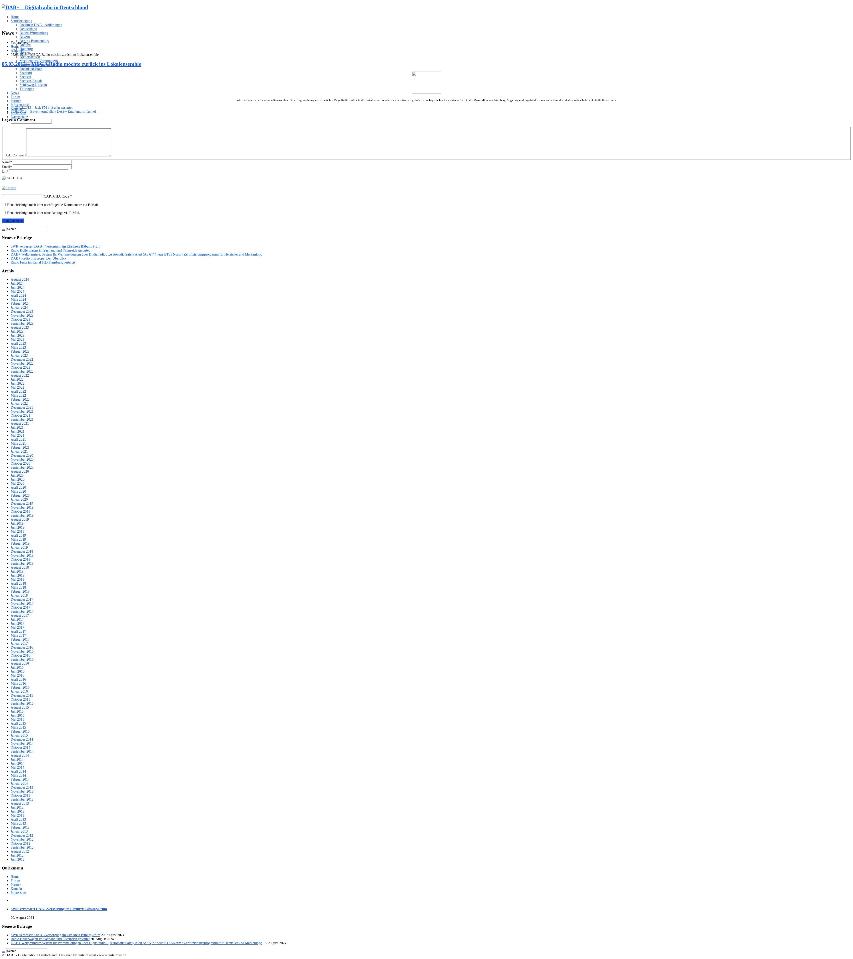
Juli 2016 (17, 667)
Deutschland (28, 29)
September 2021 (22, 419)
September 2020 (22, 467)
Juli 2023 (17, 331)
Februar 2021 (20, 447)
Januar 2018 (19, 595)
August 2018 (20, 567)
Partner (16, 101)
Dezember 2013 (22, 787)
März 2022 (18, 395)
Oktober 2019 (20, 511)
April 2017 (18, 631)
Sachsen (25, 77)
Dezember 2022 (22, 359)
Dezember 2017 (22, 599)
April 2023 (18, 343)
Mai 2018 (17, 579)
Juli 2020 (17, 475)
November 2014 (22, 743)
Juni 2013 (17, 811)
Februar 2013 (20, 827)
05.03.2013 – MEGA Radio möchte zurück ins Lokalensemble (71, 64)
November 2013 (22, 791)
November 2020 (22, 459)
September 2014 (22, 751)
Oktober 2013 (20, 795)
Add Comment (15, 155)
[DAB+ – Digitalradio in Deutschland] (45, 7)
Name (7, 162)
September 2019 (22, 515)
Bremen (25, 45)
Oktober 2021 (20, 415)
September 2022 (22, 371)
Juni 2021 (17, 431)
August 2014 (20, 755)
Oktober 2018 (20, 559)
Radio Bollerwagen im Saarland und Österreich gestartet (50, 250)
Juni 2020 (17, 479)
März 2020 (18, 491)
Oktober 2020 (20, 463)
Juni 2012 (17, 859)
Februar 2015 (20, 731)
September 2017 (22, 611)
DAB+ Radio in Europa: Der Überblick (38, 258)
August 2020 (20, 471)
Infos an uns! (20, 105)
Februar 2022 (20, 399)
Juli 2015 (17, 711)
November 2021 (22, 411)
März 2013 (18, 823)
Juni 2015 (17, 715)
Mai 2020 (17, 483)
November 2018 (22, 555)
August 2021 (20, 423)
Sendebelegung (21, 21)
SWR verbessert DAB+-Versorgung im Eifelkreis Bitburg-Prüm (55, 246)
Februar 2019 (20, 543)
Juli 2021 (17, 427)
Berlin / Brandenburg (34, 41)
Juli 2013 (17, 807)
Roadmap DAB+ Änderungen (41, 25)
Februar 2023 (20, 351)
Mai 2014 (17, 767)
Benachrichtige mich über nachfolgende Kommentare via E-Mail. (53, 205)
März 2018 (18, 587)
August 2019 (20, 519)
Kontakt (16, 889)
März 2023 (18, 347)
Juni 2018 (17, 575)
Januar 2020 (19, 499)
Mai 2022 (17, 387)
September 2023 (22, 323)
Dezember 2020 (22, 455)
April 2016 (18, 679)
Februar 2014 (20, 779)
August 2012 (20, 851)
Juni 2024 (17, 287)
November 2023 (22, 315)
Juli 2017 (17, 619)
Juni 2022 (17, 383)
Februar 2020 (20, 495)
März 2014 (18, 775)
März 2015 (18, 727)
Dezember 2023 (22, 311)
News (15, 93)
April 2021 (18, 439)
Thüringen (27, 89)
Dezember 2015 (22, 695)
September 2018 (22, 563)
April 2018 (18, 583)
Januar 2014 (19, 783)
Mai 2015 (17, 719)
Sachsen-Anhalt (31, 81)
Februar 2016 (20, 687)
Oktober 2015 (20, 699)
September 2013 (22, 799)
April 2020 (18, 487)
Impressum (18, 893)
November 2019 (22, 507)
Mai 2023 (17, 339)
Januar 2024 (19, 307)
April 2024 (18, 295)
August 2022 (20, 375)
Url (5, 171)
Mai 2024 (17, 291)
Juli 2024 (17, 283)
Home (15, 17)
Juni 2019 (17, 527)
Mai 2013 (17, 815)
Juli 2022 (17, 379)
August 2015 (20, 707)
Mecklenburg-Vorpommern (39, 61)
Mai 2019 (17, 531)
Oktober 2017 (20, 607)
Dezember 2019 (22, 503)
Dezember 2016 (22, 647)
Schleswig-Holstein (33, 85)
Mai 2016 (17, 675)
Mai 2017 (17, 627)
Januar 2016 (19, 691)
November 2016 (22, 651)
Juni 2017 (17, 623)
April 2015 (18, 723)
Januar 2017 (19, 643)
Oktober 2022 (20, 367)
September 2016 (22, 659)
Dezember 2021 (22, 407)
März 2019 (18, 539)
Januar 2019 (19, 547)
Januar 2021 (19, 451)
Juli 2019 (17, 523)
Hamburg (26, 49)
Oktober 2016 (20, 655)
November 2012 (22, 839)
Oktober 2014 (20, 747)
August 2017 (20, 615)
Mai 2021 (17, 435)
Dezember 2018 (22, 551)
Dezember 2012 (22, 835)
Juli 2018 (17, 571)
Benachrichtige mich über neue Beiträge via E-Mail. (43, 213)
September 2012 (22, 847)
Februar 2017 (20, 639)
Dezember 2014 (22, 739)
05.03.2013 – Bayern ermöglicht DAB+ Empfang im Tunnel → (55, 111)
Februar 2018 (20, 591)
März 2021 (18, 443)
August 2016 (20, 663)
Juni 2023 (17, 335)
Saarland (26, 73)
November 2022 (22, 363)
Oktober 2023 (20, 319)
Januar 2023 (19, 355)
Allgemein (18, 50)
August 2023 (20, 327)
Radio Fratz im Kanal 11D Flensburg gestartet (43, 262)
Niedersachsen (30, 57)
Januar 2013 (19, 831)
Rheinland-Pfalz (31, 69)
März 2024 (18, 299)
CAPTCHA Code (56, 196)
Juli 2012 (17, 855)
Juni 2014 (17, 763)
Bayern (25, 37)
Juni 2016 (17, 671)
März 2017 (18, 635)
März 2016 (18, 683)
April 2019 (18, 535)
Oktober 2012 (20, 843)
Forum (15, 97)
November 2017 (22, 603)
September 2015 (22, 703)
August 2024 (20, 279)
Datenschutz (19, 117)
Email (7, 167)
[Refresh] (9, 188)
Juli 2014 (17, 759)
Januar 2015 (19, 735)
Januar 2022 (19, 403)
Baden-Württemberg (34, 33)
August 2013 (20, 803)
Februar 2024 (20, 303)
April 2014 (18, 771)
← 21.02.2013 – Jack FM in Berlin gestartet (41, 107)
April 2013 (18, 819)
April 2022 (18, 391)
